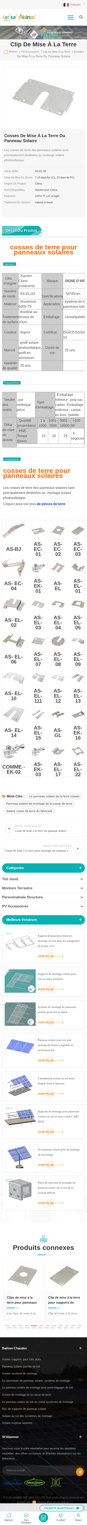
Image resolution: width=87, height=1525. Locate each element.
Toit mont (10, 879)
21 (59, 1327)
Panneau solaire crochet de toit (21, 1366)
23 (72, 1327)
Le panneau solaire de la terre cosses (54, 796)
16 (28, 1327)
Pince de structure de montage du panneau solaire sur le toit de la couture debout (57, 1187)
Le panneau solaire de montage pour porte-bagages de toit (37, 1387)
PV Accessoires (15, 906)
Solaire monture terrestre (17, 1423)
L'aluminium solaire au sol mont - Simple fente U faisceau (57, 1081)
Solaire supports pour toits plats (21, 1359)
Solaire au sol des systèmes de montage (27, 1416)
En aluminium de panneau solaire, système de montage (36, 1380)
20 (53, 1327)
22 (66, 1327)
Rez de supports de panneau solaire (24, 1408)
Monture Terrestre (17, 888)
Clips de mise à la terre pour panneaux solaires (22, 1300)
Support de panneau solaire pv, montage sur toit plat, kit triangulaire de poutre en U (59, 940)
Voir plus (46, 956)
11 (73, 1325)
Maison (13, 51)
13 (9, 1327)
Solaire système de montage (19, 1373)
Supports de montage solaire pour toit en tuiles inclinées (57, 976)
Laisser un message (43, 1517)
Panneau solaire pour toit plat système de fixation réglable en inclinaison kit (55, 1045)
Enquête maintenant (59, 1508)
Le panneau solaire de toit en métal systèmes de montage (37, 1401)
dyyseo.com (24, 1502)
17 (34, 1327)
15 (21, 1327)
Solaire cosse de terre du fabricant (29, 811)
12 (79, 1325)
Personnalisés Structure (22, 897)
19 (47, 1327)
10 (67, 1325)
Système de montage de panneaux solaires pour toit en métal (57, 1009)
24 (78, 1327)
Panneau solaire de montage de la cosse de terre (39, 803)
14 (15, 1327)
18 (40, 1327)
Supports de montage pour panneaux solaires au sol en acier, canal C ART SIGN (59, 1116)
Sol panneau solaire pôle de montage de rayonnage (59, 1152)
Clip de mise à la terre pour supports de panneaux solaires (64, 1300)
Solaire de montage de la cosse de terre (26, 1394)
